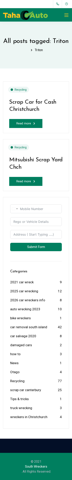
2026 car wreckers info (27, 300)
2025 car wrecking (24, 291)
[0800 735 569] (58, 4)
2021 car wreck (22, 282)
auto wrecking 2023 (25, 309)
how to (15, 354)
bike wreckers (20, 318)
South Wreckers (36, 466)
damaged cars (21, 345)
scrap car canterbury (25, 390)
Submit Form (36, 247)
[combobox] (14, 209)
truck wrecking (21, 408)
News (14, 363)
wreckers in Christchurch (28, 417)
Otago (15, 372)
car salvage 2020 (23, 336)
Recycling (21, 89)
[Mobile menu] (66, 15)
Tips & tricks (19, 399)
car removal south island (28, 327)
